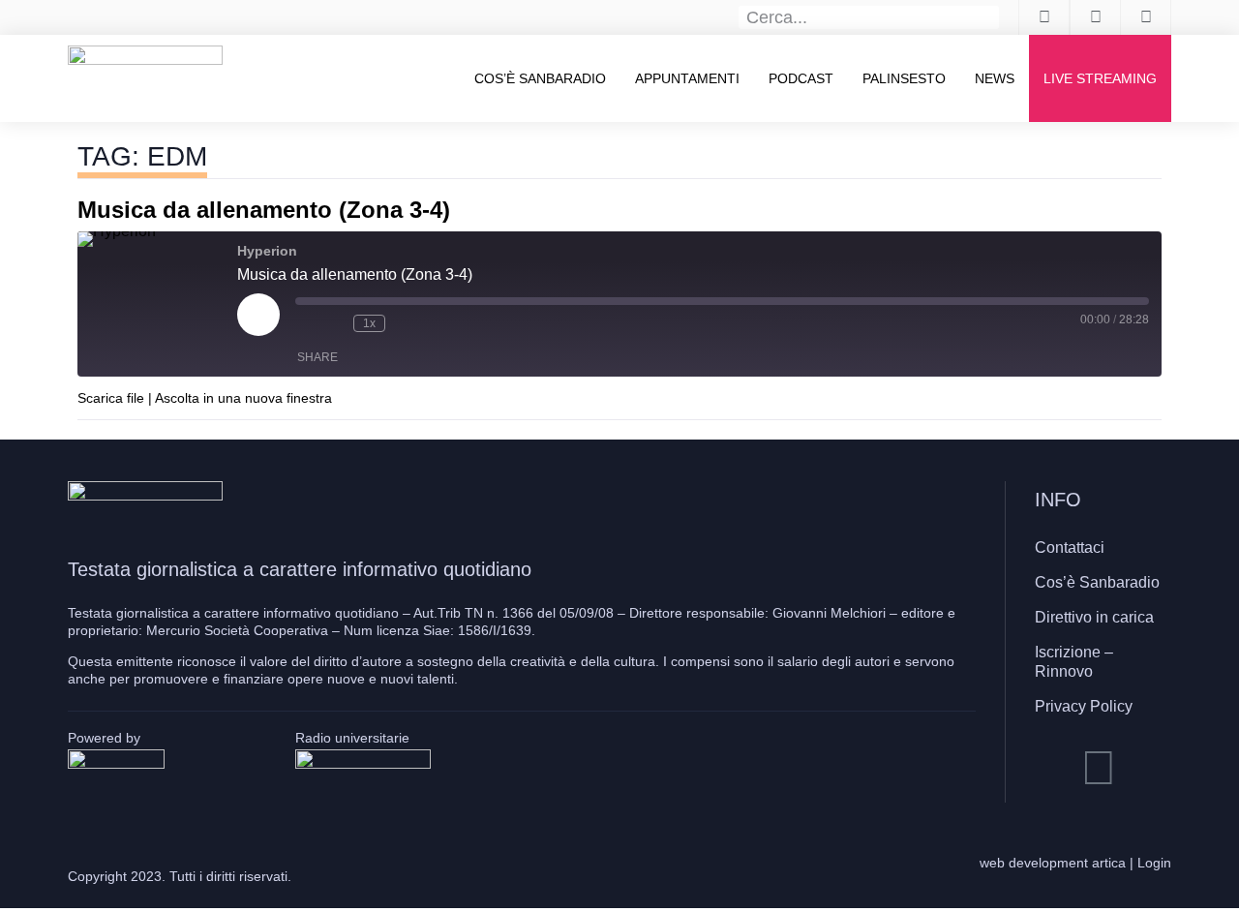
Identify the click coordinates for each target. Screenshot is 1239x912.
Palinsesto (904, 78)
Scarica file (110, 398)
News (994, 78)
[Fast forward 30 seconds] (404, 323)
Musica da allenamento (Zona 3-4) (263, 210)
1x (369, 323)
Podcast (801, 78)
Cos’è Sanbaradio (540, 78)
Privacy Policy (1084, 706)
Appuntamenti (687, 78)
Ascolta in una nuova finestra (243, 398)
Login (1154, 862)
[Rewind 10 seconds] (334, 323)
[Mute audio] (305, 323)
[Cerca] (988, 17)
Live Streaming (1100, 78)
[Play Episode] (258, 314)
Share (317, 357)
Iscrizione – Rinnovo (1074, 662)
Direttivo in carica (1094, 617)
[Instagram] (1098, 768)
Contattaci (1069, 547)
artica (1109, 862)
